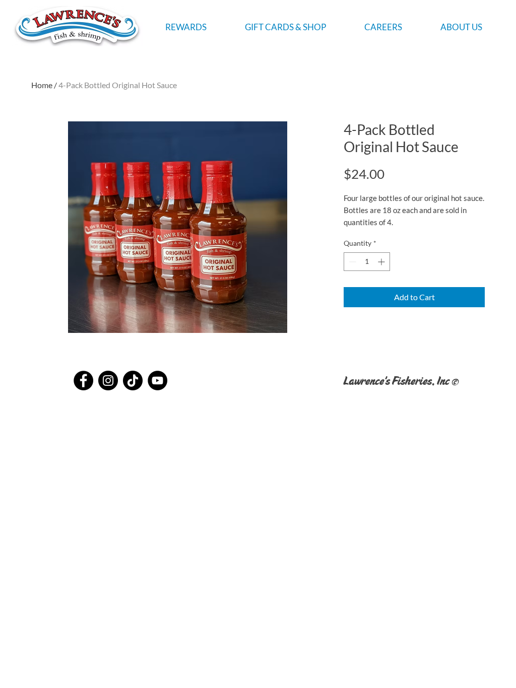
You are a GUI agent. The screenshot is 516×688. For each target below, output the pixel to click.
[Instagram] (108, 380)
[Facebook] (83, 380)
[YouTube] (157, 380)
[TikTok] (133, 380)
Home (41, 85)
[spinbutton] (367, 261)
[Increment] (382, 261)
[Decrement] (351, 261)
